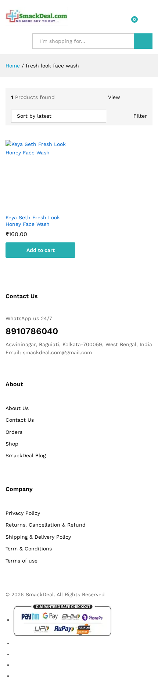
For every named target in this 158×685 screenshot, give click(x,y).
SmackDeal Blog (26, 455)
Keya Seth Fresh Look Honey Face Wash (33, 221)
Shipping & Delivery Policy (38, 537)
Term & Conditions (29, 549)
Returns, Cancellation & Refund (46, 525)
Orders (14, 432)
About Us (17, 408)
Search (143, 41)
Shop (12, 444)
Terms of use (21, 561)
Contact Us (20, 420)
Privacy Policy (23, 513)
